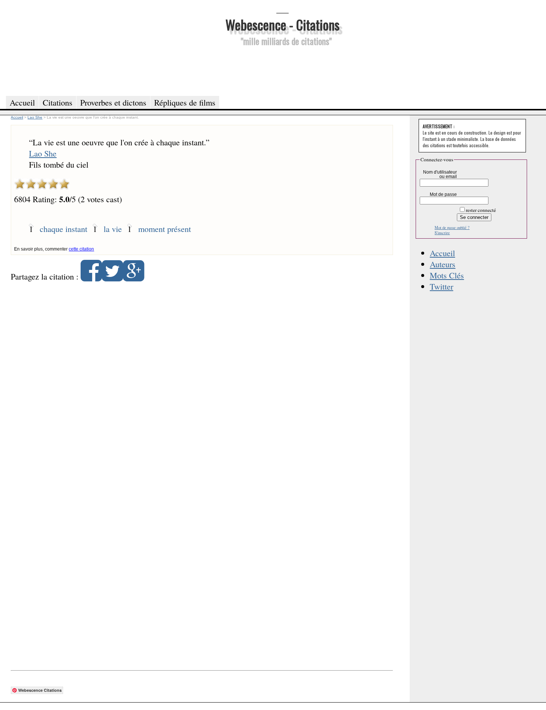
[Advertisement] (282, 70)
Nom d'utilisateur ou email (440, 174)
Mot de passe (443, 194)
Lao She (42, 153)
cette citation (81, 249)
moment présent (164, 228)
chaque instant (63, 228)
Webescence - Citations (282, 24)
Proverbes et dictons (113, 102)
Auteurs (442, 264)
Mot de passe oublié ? (452, 227)
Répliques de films (184, 102)
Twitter (441, 286)
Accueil (442, 252)
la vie (113, 228)
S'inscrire (442, 232)
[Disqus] (202, 383)
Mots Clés (447, 275)
